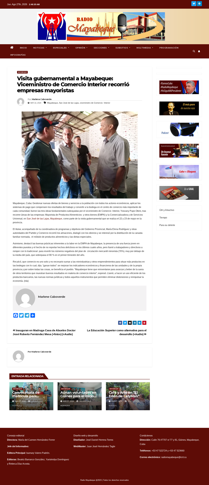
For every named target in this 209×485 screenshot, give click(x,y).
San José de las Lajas (69, 103)
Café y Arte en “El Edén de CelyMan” (124, 394)
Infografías (18, 55)
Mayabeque (22, 72)
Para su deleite (167, 225)
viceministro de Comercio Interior (95, 103)
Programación (168, 47)
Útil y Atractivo (166, 210)
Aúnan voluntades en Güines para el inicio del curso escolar (78, 396)
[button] (194, 51)
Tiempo (163, 217)
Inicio (23, 47)
